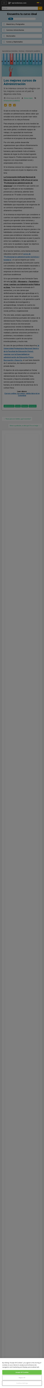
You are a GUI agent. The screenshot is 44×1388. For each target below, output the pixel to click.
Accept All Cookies (22, 1372)
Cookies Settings (22, 1383)
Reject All (22, 1378)
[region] (22, 1373)
